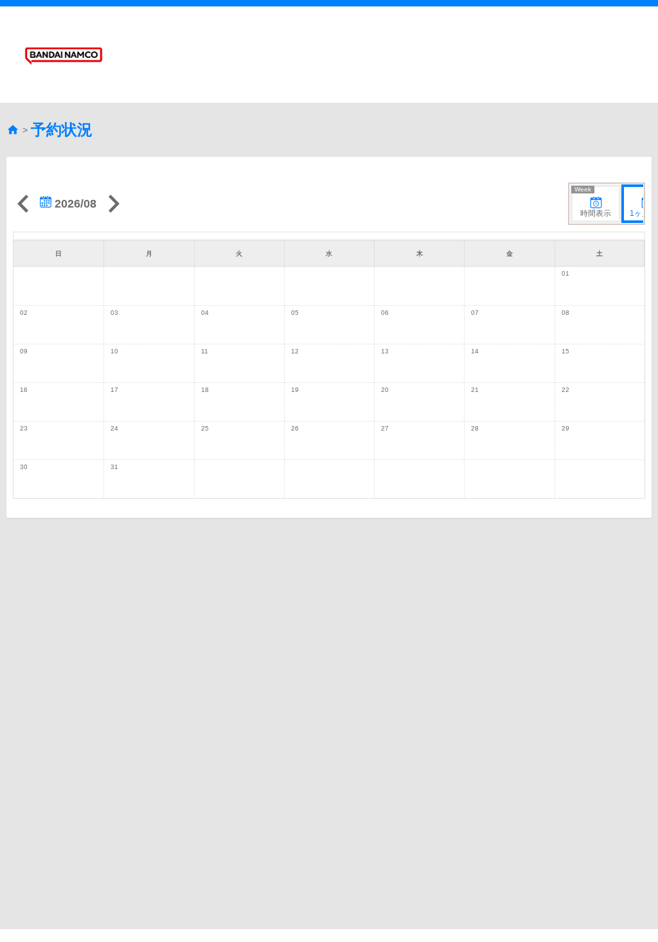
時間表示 (592, 202)
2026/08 (73, 203)
